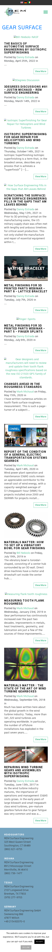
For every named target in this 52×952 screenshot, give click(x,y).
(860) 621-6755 (13, 849)
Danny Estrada (25, 57)
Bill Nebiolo (23, 553)
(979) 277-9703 (13, 897)
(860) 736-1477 (13, 873)
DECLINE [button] (26, 947)
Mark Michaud (25, 391)
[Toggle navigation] (45, 12)
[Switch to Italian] (29, 2)
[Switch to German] (25, 2)
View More (40, 71)
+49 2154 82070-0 (14, 921)
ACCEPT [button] (39, 942)
